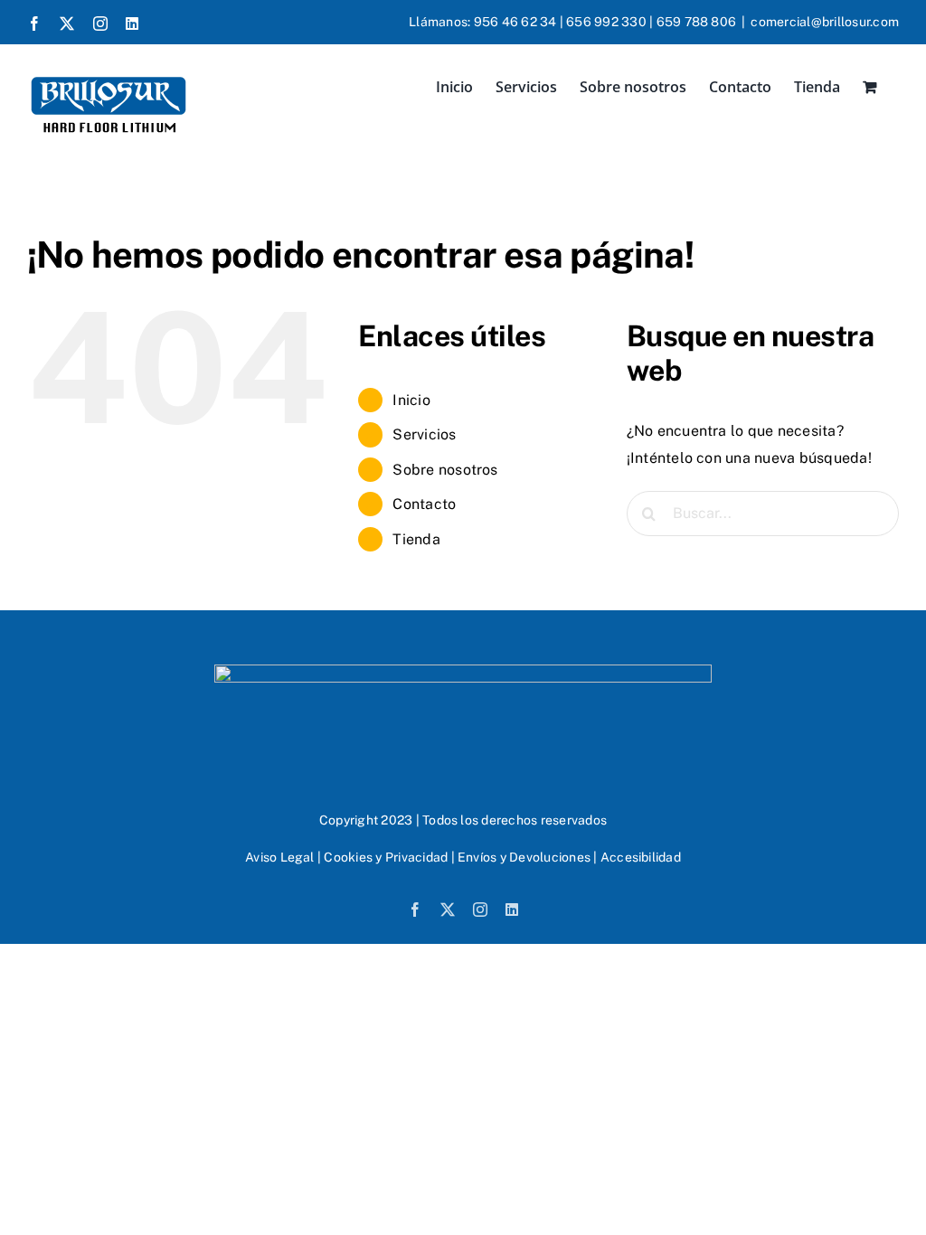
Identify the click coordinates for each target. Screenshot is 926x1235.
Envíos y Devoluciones (524, 857)
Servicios (424, 434)
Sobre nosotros (444, 469)
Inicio (411, 400)
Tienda (415, 539)
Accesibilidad (640, 857)
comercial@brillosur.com (825, 21)
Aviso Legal (280, 857)
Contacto (424, 504)
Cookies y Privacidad (386, 857)
